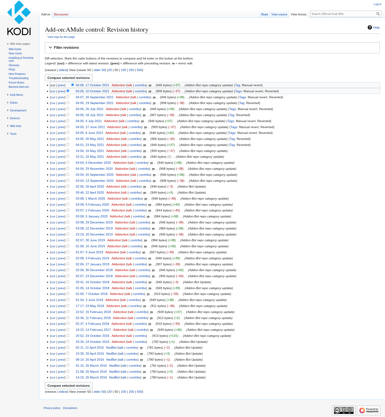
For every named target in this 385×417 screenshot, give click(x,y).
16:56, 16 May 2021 (90, 151)
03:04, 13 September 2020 (95, 180)
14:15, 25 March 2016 (91, 377)
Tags (238, 91)
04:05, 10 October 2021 (92, 91)
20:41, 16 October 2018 (92, 282)
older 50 (99, 70)
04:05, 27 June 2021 (90, 127)
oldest (63, 70)
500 (139, 70)
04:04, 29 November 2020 (94, 168)
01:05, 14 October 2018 (92, 288)
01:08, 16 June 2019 (90, 246)
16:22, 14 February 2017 (93, 329)
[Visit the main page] (19, 18)
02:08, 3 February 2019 (92, 258)
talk (129, 85)
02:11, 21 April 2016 (90, 347)
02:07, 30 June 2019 (90, 240)
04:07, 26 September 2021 (95, 97)
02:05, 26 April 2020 (90, 186)
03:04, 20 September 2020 (95, 174)
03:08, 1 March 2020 (90, 198)
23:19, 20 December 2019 (94, 234)
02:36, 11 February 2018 (93, 318)
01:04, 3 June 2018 (89, 300)
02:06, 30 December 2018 (94, 270)
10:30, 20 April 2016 (90, 353)
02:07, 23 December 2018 (94, 276)
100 (123, 70)
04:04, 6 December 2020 (93, 162)
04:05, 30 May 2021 (90, 139)
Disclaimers (70, 408)
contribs (140, 85)
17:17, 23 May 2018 (90, 306)
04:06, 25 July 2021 (90, 109)
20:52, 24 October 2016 (92, 335)
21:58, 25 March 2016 (91, 371)
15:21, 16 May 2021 (90, 156)
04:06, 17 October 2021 (92, 85)
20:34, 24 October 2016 (92, 341)
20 (110, 70)
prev (61, 85)
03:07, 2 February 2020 (92, 210)
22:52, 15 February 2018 (93, 312)
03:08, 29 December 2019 (94, 222)
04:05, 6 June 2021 (89, 133)
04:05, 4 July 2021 (89, 121)
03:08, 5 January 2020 (92, 216)
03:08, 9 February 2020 (92, 204)
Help (376, 27)
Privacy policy (52, 408)
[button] (212, 47)
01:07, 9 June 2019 (89, 252)
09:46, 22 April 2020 (90, 192)
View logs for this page (61, 36)
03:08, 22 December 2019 (94, 228)
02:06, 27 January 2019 (92, 264)
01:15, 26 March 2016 (91, 365)
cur (53, 91)
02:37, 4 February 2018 (92, 323)
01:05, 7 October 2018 (92, 294)
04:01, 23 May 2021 (90, 145)
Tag (237, 85)
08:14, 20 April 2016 (90, 359)
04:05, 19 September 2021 (95, 103)
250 (131, 70)
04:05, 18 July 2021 (90, 115)
